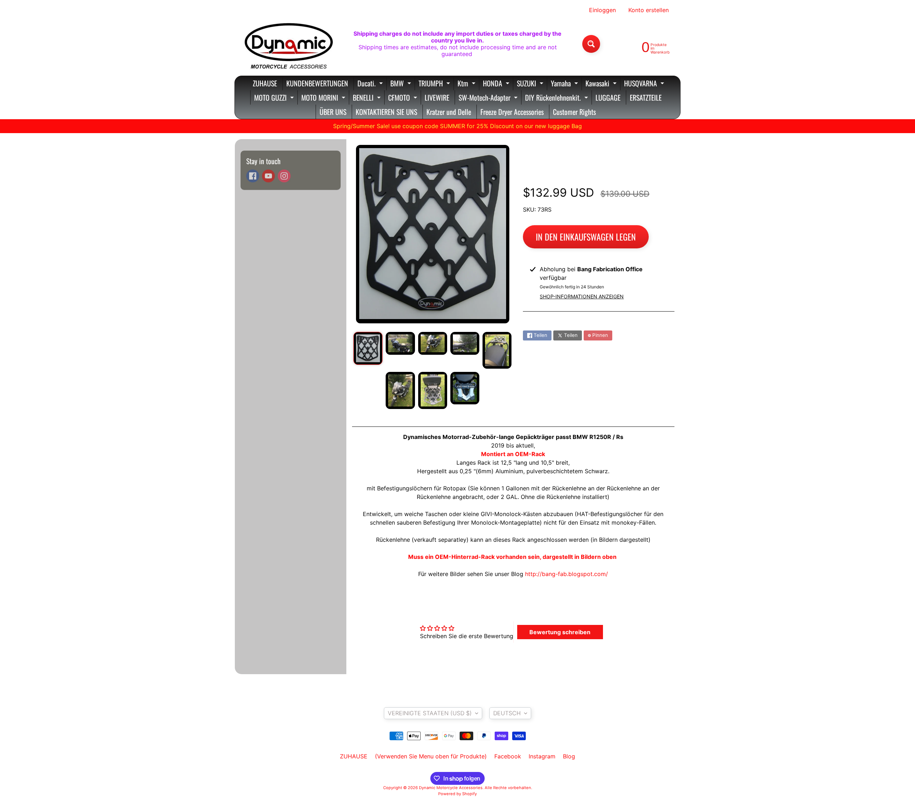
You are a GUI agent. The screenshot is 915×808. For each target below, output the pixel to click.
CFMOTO (403, 98)
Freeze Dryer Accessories (512, 111)
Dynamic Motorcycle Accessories (451, 787)
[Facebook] (252, 176)
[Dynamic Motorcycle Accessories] (288, 44)
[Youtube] (268, 176)
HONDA (497, 84)
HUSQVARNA (645, 84)
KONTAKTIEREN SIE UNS (386, 111)
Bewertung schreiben (559, 632)
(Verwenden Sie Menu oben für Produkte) (431, 756)
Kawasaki (601, 84)
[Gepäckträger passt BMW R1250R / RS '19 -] (367, 348)
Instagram (542, 756)
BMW (401, 84)
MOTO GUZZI (275, 98)
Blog (569, 756)
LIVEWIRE (437, 97)
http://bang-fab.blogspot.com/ (566, 573)
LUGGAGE (607, 97)
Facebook (507, 756)
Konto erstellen (648, 10)
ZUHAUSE (265, 83)
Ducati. (371, 84)
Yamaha (565, 84)
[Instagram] (284, 176)
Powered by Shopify (457, 793)
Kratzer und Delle (448, 111)
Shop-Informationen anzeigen (582, 296)
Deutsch (507, 713)
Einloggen (602, 10)
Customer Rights (574, 111)
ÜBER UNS (333, 111)
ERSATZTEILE (646, 97)
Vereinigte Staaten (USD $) (430, 713)
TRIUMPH (435, 84)
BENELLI (367, 98)
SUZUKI (531, 84)
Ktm (467, 84)
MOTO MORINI (324, 98)
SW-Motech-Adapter (489, 98)
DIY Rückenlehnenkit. (557, 98)
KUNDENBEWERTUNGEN (317, 83)
